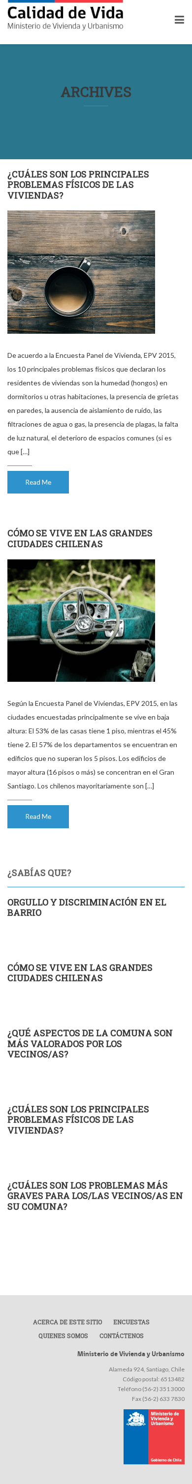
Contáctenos (121, 1335)
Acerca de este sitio (67, 1322)
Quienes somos (63, 1335)
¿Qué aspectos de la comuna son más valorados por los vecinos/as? (90, 1043)
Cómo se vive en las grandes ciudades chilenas (80, 538)
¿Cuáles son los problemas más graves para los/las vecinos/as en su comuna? (95, 1195)
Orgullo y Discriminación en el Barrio (86, 907)
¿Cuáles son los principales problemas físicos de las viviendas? (78, 184)
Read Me (38, 482)
